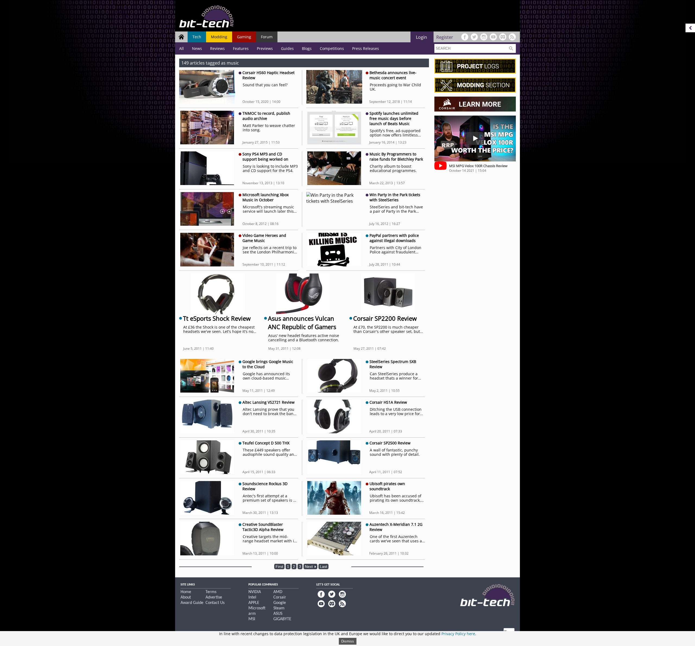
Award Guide (192, 603)
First (279, 566)
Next (309, 566)
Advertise (214, 597)
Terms (211, 592)
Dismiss (347, 641)
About (186, 597)
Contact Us (215, 603)
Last (323, 566)
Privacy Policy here (458, 633)
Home (186, 592)
